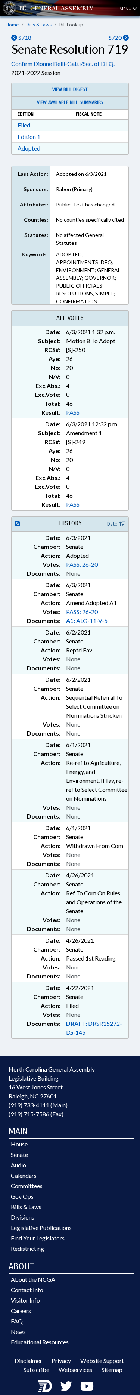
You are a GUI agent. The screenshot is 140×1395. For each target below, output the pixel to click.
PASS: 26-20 (82, 564)
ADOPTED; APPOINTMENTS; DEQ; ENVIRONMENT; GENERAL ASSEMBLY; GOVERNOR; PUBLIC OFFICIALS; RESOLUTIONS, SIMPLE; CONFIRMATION (88, 277)
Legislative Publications (41, 1227)
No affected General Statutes (80, 239)
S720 (116, 37)
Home (12, 25)
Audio (18, 1164)
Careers (21, 1310)
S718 (24, 37)
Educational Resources (40, 1341)
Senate (19, 1154)
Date (113, 524)
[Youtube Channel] (87, 1386)
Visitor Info (25, 1300)
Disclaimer (28, 1360)
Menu (125, 8)
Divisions (22, 1217)
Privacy (61, 1360)
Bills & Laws (39, 25)
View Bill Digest (70, 89)
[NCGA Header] (56, 8)
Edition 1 (29, 136)
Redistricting (27, 1248)
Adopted (29, 148)
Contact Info (27, 1289)
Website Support (102, 1360)
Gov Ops (22, 1196)
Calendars (24, 1175)
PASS (73, 412)
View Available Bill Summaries (70, 102)
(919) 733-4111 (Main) (38, 1104)
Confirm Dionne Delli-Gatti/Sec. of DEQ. (63, 63)
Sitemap (112, 1369)
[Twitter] (66, 1386)
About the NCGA (33, 1279)
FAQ (17, 1321)
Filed (24, 125)
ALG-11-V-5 (87, 620)
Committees (27, 1185)
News (18, 1331)
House (19, 1144)
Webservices (75, 1369)
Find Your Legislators (38, 1237)
